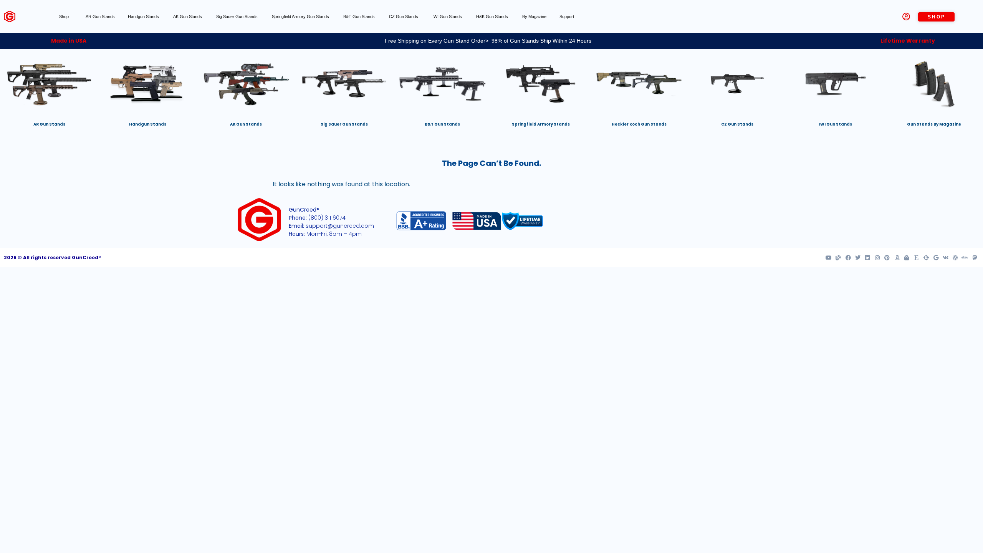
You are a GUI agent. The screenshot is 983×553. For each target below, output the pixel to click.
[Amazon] (896, 257)
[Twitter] (858, 257)
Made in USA (68, 41)
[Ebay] (965, 257)
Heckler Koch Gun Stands (639, 124)
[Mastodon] (975, 257)
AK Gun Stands (188, 16)
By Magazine (534, 16)
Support (566, 16)
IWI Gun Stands (447, 16)
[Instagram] (877, 257)
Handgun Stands (144, 16)
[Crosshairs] (926, 257)
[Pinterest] (887, 257)
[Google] (936, 257)
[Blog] (838, 257)
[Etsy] (916, 257)
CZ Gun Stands (404, 16)
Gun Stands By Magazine (934, 124)
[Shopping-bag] (906, 257)
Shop (64, 16)
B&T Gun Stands (359, 16)
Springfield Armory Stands (541, 124)
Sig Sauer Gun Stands (237, 16)
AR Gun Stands (100, 16)
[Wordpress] (955, 257)
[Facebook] (848, 257)
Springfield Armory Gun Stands (301, 16)
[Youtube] (828, 257)
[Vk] (945, 257)
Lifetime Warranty (907, 41)
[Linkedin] (867, 257)
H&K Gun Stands (492, 16)
